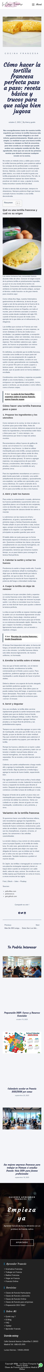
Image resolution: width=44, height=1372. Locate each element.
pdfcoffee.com (10, 891)
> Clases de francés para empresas (18, 1302)
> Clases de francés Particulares (17, 1293)
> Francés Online (11, 1281)
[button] (19, 913)
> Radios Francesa (11, 1275)
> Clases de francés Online (15, 1299)
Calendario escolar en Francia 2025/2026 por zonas (22, 1090)
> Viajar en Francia (12, 1278)
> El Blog (7, 1319)
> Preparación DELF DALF (14, 1305)
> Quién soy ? (9, 1316)
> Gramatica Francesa (13, 1269)
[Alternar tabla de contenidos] (16, 203)
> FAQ (6, 1322)
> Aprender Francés (12, 1329)
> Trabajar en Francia (13, 1272)
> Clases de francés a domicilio (17, 1296)
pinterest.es (9, 894)
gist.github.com (11, 896)
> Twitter (7, 1326)
